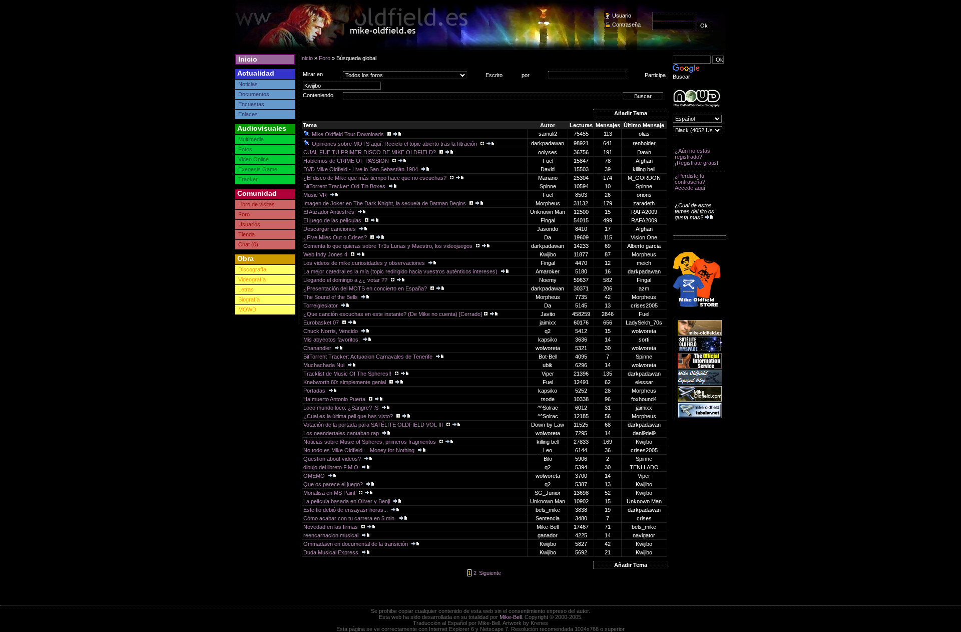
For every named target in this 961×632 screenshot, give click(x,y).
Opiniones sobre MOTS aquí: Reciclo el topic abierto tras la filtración (395, 144)
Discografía (252, 269)
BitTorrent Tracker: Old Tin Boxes (345, 186)
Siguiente (490, 573)
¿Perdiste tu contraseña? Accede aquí (690, 182)
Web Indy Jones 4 (326, 254)
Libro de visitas (256, 204)
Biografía (249, 299)
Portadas (315, 391)
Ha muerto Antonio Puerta (335, 399)
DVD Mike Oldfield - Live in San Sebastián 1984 (361, 169)
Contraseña (626, 25)
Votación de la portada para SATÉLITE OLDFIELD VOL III (373, 425)
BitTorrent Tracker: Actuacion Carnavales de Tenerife (368, 357)
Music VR (315, 195)
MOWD (247, 309)
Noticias (248, 84)
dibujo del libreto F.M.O (331, 467)
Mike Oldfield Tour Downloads (348, 134)
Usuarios (249, 224)
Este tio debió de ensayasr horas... (346, 510)
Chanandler (318, 348)
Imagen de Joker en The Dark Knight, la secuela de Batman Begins (385, 203)
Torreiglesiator (321, 305)
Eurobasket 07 (321, 323)
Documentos (253, 94)
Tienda (246, 234)
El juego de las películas (333, 220)
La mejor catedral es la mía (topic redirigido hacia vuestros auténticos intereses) (401, 271)
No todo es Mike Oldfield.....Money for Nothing (359, 450)
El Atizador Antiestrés (329, 212)
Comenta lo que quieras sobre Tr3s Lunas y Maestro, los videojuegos (388, 246)
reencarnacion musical (331, 535)
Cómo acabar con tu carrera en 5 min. (350, 518)
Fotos (245, 149)
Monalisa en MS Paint (330, 493)
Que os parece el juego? (333, 484)
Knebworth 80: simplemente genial (345, 382)
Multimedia (251, 139)
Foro (244, 214)
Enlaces (248, 114)
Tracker (248, 179)
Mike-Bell (511, 617)
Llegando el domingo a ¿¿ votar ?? (346, 280)
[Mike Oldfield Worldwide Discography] (696, 98)
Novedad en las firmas (331, 527)
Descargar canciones (330, 229)
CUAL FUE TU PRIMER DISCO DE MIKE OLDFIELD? (370, 152)
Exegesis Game (257, 169)
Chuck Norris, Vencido (331, 331)
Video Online (253, 159)
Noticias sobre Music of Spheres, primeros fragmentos (370, 442)
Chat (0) (248, 244)
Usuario (621, 16)
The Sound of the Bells (331, 297)
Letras (246, 289)
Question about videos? (332, 459)
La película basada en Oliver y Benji (347, 501)
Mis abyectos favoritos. (332, 340)
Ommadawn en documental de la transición (356, 544)
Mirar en (313, 74)
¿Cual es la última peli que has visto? (348, 416)
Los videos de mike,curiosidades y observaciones (364, 263)
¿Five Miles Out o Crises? (335, 237)
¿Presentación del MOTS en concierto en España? (365, 288)
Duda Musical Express (331, 552)
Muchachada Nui (324, 365)
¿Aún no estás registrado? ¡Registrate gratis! (696, 157)
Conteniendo (318, 95)
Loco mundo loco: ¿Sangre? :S (341, 408)
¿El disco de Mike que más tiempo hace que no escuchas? (375, 178)
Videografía (252, 279)
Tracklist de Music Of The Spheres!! (348, 374)
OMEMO (314, 476)
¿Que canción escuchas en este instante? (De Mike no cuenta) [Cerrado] (392, 314)
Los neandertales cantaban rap (341, 433)
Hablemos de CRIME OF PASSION (346, 161)
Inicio (247, 59)
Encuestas (251, 104)
